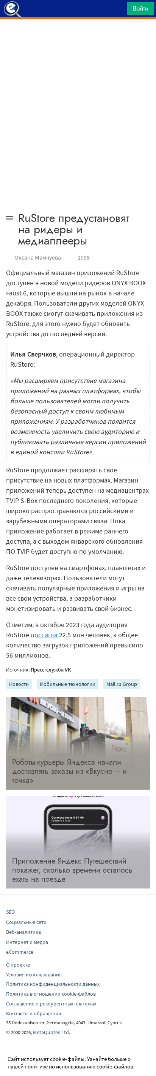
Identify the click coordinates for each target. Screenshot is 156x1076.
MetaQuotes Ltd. (51, 1032)
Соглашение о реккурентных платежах (51, 1003)
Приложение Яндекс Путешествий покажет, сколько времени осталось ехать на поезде (72, 870)
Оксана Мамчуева (37, 257)
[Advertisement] (78, 38)
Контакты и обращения (33, 1013)
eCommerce (19, 951)
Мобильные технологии (67, 684)
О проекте (18, 964)
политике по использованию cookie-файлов (79, 1066)
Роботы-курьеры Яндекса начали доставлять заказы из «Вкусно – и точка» (69, 771)
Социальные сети (26, 922)
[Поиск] (118, 10)
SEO (10, 911)
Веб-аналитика (23, 931)
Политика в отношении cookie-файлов (51, 993)
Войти (140, 8)
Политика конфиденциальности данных (53, 984)
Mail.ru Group (121, 684)
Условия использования (34, 974)
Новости (19, 684)
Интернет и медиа (27, 942)
